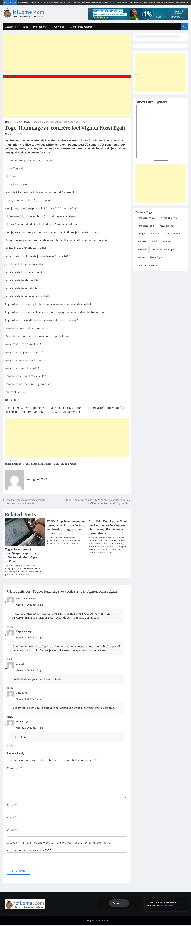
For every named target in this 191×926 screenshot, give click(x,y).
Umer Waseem (168, 905)
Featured (58, 463)
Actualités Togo (146, 225)
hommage (70, 463)
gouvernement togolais (164, 249)
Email (11, 817)
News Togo (156, 257)
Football (142, 249)
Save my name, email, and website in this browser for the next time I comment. (60, 842)
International (40, 26)
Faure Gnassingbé (147, 241)
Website (12, 830)
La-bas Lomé (23, 598)
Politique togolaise (147, 265)
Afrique (142, 233)
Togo (25, 26)
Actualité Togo (21, 463)
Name (12, 805)
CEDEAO (155, 233)
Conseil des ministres (82, 26)
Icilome (104, 920)
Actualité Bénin (169, 217)
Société (8, 461)
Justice (141, 257)
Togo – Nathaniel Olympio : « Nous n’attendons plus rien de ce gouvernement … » (68, 2)
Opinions (59, 26)
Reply (10, 626)
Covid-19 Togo (173, 233)
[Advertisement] (67, 54)
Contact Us (119, 903)
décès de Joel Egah (41, 463)
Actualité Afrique (146, 217)
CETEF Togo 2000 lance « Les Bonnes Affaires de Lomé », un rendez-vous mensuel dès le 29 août (145, 2)
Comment (14, 768)
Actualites (10, 26)
